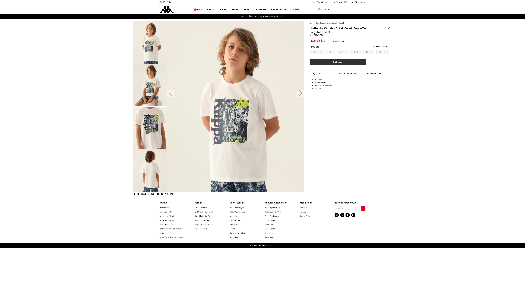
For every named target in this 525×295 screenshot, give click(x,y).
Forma (232, 228)
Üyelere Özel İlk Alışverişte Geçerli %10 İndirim (262, 16)
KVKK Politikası (166, 224)
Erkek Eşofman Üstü (273, 207)
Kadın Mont (269, 237)
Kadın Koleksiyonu (237, 211)
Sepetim (303, 211)
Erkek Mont (269, 233)
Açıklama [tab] (317, 73)
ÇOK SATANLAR (278, 9)
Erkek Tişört (270, 220)
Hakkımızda (164, 207)
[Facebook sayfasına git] (167, 2)
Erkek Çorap (270, 228)
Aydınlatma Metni (167, 216)
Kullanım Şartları (167, 220)
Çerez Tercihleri (201, 228)
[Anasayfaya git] (167, 9)
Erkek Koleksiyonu (237, 207)
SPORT (247, 9)
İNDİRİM (295, 9)
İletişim (163, 233)
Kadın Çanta (269, 224)
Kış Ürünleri (234, 237)
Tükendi (338, 62)
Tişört (341, 23)
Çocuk (322, 23)
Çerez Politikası (201, 207)
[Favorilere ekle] (388, 28)
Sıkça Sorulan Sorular (204, 224)
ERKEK (235, 9)
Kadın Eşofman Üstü (273, 211)
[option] (262, 16)
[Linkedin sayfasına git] (170, 2)
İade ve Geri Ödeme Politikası (171, 228)
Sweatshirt (234, 224)
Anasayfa (314, 23)
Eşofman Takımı (236, 220)
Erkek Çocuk (332, 23)
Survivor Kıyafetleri (238, 233)
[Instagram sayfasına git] (160, 2)
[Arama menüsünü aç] (319, 10)
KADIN (223, 9)
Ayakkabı (233, 216)
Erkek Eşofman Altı (273, 216)
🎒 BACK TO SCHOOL (204, 9)
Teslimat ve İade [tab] (373, 73)
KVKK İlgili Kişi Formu (204, 216)
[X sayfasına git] (164, 2)
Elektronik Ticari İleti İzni (205, 211)
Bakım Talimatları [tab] (347, 73)
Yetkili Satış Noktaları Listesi (171, 237)
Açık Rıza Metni (166, 211)
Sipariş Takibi (305, 216)
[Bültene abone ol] (363, 208)
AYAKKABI (261, 9)
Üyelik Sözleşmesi (202, 220)
